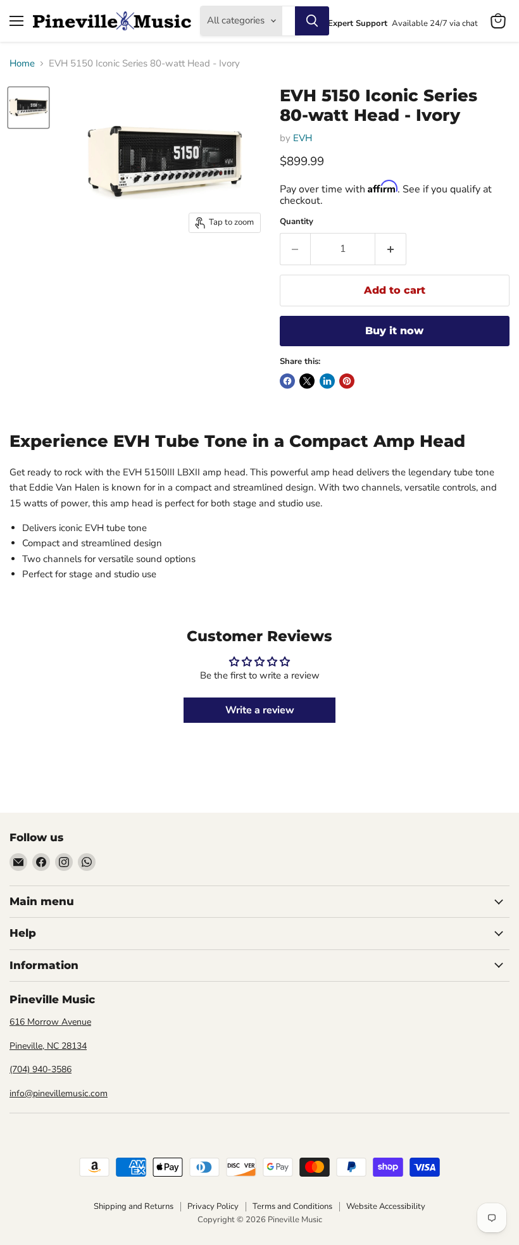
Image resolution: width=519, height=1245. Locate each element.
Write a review (259, 710)
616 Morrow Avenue (50, 1022)
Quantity (296, 222)
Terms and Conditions (292, 1206)
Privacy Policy (213, 1206)
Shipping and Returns (133, 1206)
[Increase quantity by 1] (390, 249)
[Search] (312, 20)
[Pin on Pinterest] (346, 381)
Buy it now (394, 331)
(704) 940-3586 (40, 1069)
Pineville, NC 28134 (48, 1046)
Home (22, 63)
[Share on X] (307, 381)
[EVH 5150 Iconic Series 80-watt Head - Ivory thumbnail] (28, 107)
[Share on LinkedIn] (327, 381)
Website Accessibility (385, 1206)
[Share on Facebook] (287, 381)
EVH (302, 138)
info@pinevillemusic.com (58, 1093)
